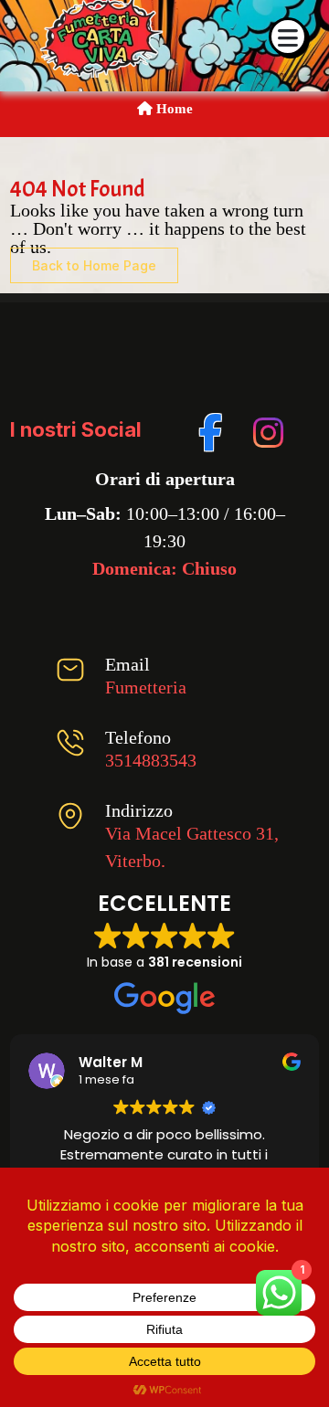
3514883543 (150, 760)
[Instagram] (265, 429)
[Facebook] (211, 429)
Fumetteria (145, 687)
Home (173, 108)
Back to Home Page (94, 265)
